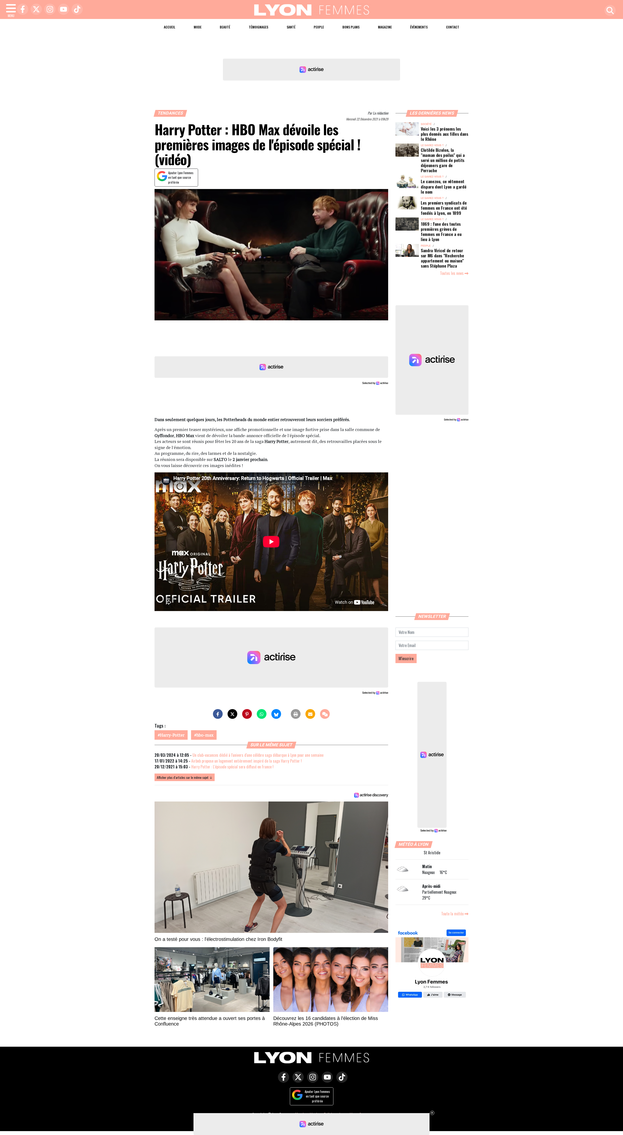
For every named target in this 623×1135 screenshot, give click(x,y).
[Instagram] (48, 10)
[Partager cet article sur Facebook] (218, 714)
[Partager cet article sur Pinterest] (247, 714)
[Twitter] (35, 10)
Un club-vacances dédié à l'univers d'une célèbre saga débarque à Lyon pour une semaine (257, 755)
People (319, 26)
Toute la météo (453, 914)
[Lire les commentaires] (325, 714)
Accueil (169, 26)
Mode (198, 26)
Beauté (225, 26)
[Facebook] (21, 10)
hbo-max (204, 735)
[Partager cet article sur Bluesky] (276, 714)
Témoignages (258, 26)
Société (426, 124)
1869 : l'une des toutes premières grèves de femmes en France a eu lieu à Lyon (441, 231)
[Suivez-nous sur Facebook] (431, 964)
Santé (291, 26)
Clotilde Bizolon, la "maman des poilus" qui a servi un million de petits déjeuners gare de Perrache (443, 160)
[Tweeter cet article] (232, 714)
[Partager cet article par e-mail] (310, 714)
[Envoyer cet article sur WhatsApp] (261, 714)
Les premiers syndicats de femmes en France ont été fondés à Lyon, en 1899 (444, 207)
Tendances (170, 113)
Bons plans (350, 26)
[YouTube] (62, 10)
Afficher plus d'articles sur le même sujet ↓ (184, 777)
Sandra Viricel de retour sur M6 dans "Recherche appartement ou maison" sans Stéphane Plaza (442, 258)
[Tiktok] (76, 10)
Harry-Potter (172, 735)
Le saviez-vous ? (432, 145)
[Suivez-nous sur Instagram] (311, 1080)
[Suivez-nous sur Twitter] (297, 1080)
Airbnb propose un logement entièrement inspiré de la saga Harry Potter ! (246, 761)
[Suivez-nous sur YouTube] (326, 1080)
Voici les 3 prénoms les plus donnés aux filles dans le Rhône (444, 134)
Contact (452, 26)
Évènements (419, 26)
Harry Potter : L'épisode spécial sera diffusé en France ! (232, 767)
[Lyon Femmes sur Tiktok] (341, 1080)
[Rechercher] (609, 10)
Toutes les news (452, 273)
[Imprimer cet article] (296, 714)
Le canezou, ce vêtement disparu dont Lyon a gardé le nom (443, 186)
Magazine (385, 26)
